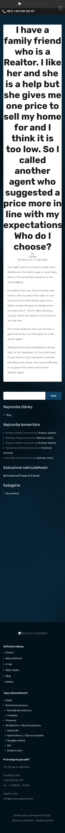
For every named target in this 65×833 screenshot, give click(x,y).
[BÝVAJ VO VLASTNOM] (32, 4)
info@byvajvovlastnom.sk (18, 798)
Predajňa (12, 715)
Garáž (9, 700)
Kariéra (9, 682)
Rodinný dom (14, 750)
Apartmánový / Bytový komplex (25, 735)
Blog (8, 414)
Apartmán (13, 730)
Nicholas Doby (45, 437)
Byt (9, 745)
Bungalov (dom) (16, 740)
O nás (9, 664)
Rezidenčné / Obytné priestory (23, 725)
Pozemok (11, 720)
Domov (10, 652)
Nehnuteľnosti (14, 658)
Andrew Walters (47, 432)
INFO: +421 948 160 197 (20, 11)
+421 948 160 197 (13, 780)
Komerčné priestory (17, 705)
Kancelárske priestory (19, 710)
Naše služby (12, 670)
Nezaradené (12, 493)
